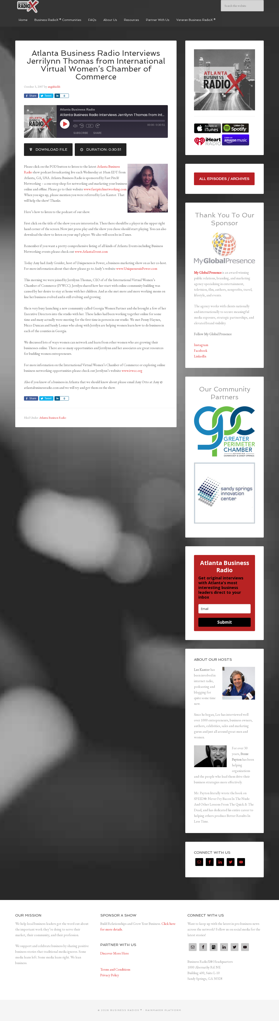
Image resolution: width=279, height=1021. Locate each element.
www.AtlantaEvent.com (91, 251)
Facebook (200, 350)
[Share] (57, 96)
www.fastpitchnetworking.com (105, 189)
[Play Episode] (65, 124)
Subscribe (80, 133)
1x (89, 125)
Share (97, 133)
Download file (51, 149)
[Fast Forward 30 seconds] (97, 126)
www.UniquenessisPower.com (136, 268)
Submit (224, 622)
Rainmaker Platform (163, 1010)
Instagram (201, 345)
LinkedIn (200, 356)
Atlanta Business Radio (52, 418)
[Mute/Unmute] (75, 126)
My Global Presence (208, 272)
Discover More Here (114, 953)
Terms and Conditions (115, 969)
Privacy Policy (109, 975)
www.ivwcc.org (132, 370)
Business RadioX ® (48, 6)
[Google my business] (214, 947)
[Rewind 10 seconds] (82, 126)
